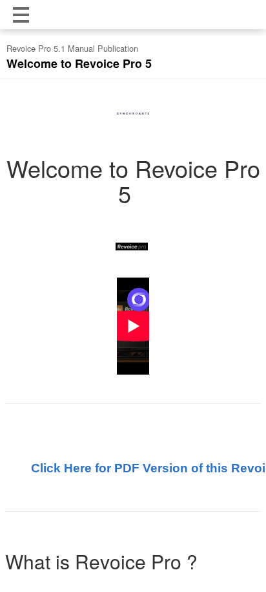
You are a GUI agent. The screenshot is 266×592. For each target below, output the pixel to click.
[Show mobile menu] (21, 14)
